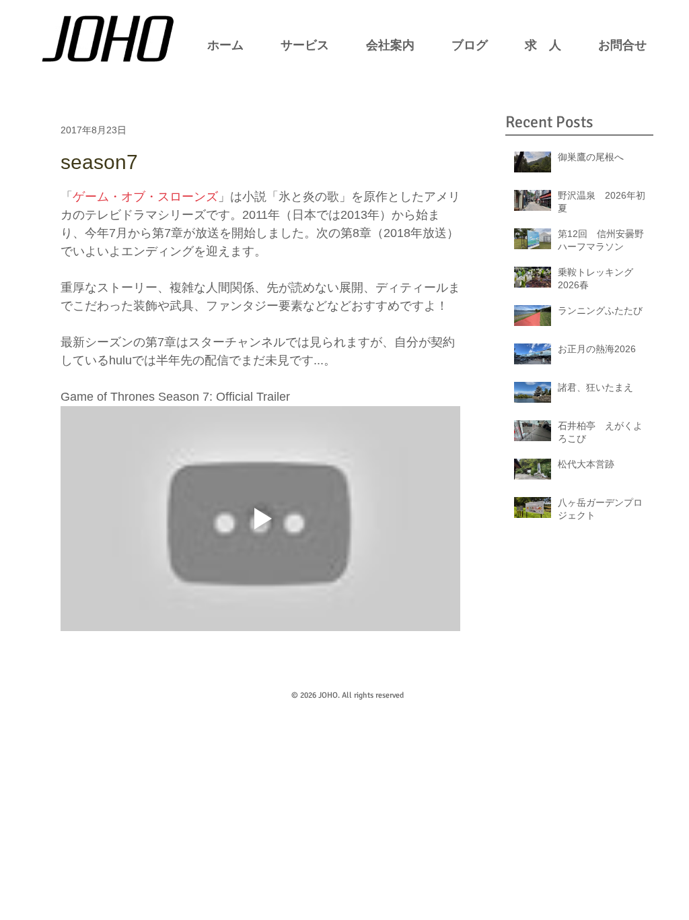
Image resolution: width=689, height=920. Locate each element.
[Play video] (260, 518)
